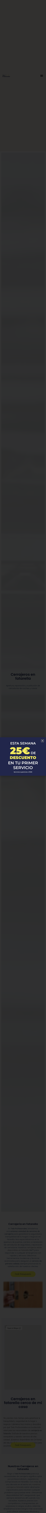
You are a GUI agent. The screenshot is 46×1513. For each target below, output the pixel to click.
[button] (42, 741)
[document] (23, 756)
